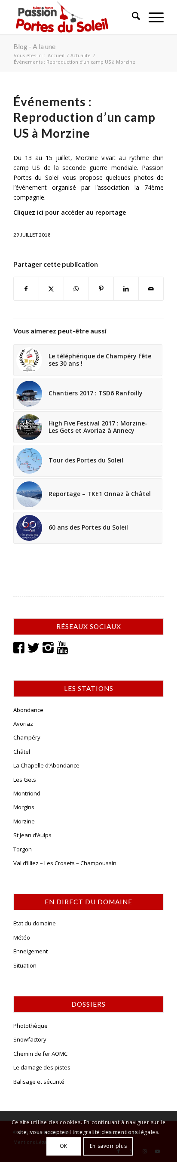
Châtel (21, 751)
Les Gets (24, 779)
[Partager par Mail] (151, 288)
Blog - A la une (34, 46)
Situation (25, 965)
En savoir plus (108, 1146)
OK (63, 1146)
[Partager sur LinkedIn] (126, 288)
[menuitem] (131, 17)
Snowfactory (29, 1039)
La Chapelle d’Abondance (46, 765)
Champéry (26, 737)
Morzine (24, 821)
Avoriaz (23, 723)
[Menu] (152, 17)
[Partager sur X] (51, 288)
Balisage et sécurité (38, 1081)
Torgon (22, 849)
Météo (21, 937)
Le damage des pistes (41, 1067)
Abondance (28, 710)
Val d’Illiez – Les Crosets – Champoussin (64, 863)
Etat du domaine (34, 923)
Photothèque (30, 1025)
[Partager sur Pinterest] (101, 288)
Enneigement (30, 951)
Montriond (26, 793)
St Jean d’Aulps (32, 835)
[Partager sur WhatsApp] (76, 288)
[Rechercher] (131, 17)
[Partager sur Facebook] (26, 288)
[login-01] (73, 17)
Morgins (23, 807)
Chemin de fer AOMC (40, 1053)
